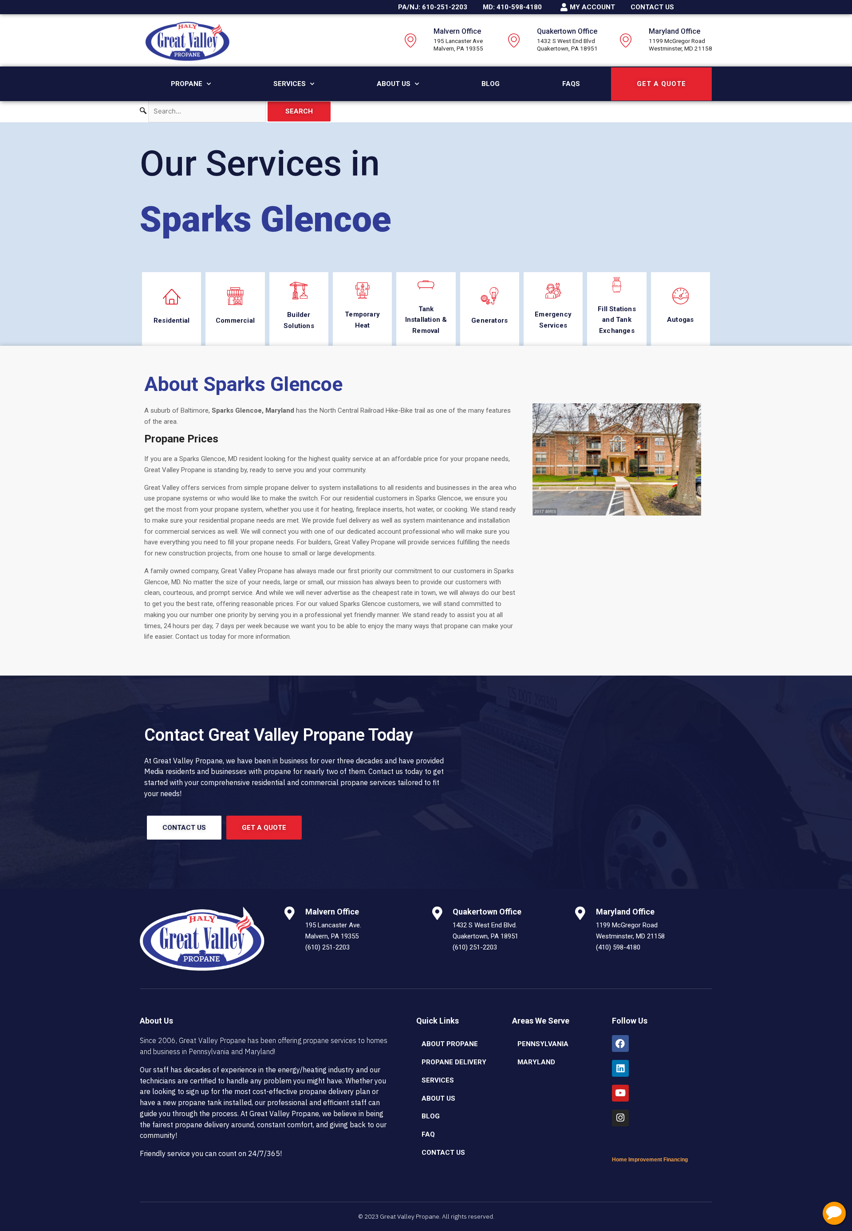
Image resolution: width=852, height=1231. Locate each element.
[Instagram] (620, 1118)
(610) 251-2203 (327, 947)
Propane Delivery (454, 1062)
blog (431, 1116)
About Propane (450, 1044)
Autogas (680, 320)
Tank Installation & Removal (426, 320)
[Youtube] (620, 1093)
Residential (171, 320)
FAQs (571, 84)
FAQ (428, 1134)
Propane (186, 84)
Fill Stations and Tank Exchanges (617, 320)
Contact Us (443, 1153)
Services (289, 84)
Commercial (235, 320)
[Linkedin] (620, 1068)
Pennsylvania (542, 1044)
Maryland (536, 1062)
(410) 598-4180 (618, 947)
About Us (393, 84)
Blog (490, 84)
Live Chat (834, 1213)
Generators (489, 320)
